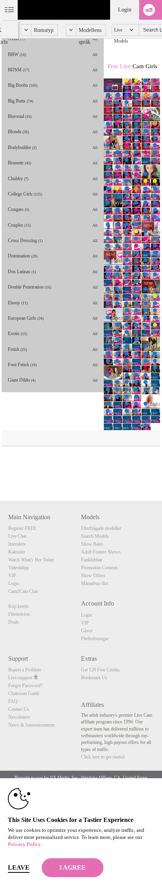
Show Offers (93, 575)
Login (124, 10)
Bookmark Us (94, 677)
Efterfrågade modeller (101, 528)
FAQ (13, 701)
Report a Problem (24, 670)
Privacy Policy (24, 844)
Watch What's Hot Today (31, 560)
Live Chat (17, 536)
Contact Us (18, 709)
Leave (18, 867)
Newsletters (19, 717)
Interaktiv (17, 544)
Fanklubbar (91, 560)
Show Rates (92, 544)
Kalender (16, 552)
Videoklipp (18, 567)
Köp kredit (18, 606)
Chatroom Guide (23, 693)
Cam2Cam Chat (23, 591)
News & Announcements (31, 725)
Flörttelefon (19, 614)
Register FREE (22, 528)
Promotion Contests (99, 567)
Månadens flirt (94, 583)
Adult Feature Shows (101, 552)
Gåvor (87, 631)
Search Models (95, 536)
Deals (13, 622)
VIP (12, 575)
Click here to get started (103, 757)
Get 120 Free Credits (100, 670)
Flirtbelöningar (95, 638)
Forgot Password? (25, 685)
